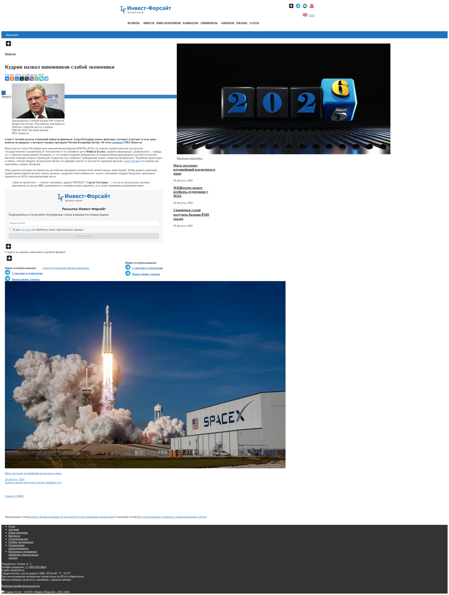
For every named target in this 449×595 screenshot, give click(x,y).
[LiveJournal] (27, 79)
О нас (11, 526)
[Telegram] (46, 79)
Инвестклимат (12, 35)
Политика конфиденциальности (20, 585)
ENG (312, 15)
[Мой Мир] (17, 79)
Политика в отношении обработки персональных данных (23, 554)
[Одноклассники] (12, 79)
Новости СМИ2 (14, 496)
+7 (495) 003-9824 (35, 567)
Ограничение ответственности (18, 547)
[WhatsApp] (36, 79)
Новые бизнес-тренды (146, 274)
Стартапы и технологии (147, 268)
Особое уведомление (20, 542)
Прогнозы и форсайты (189, 158)
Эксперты (133, 23)
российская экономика (75, 268)
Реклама (241, 23)
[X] (22, 79)
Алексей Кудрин (52, 268)
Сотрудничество (18, 538)
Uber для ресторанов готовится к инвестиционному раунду (171, 516)
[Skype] (41, 79)
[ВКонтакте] (7, 79)
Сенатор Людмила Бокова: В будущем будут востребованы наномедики (71, 516)
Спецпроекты (208, 23)
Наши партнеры (18, 532)
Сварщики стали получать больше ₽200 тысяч (191, 214)
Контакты (228, 23)
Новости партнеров (168, 23)
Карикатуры (190, 23)
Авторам (13, 529)
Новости (148, 23)
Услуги (254, 23)
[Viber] (31, 79)
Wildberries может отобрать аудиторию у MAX (190, 192)
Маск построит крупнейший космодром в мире (194, 169)
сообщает (118, 142)
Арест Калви (131, 160)
